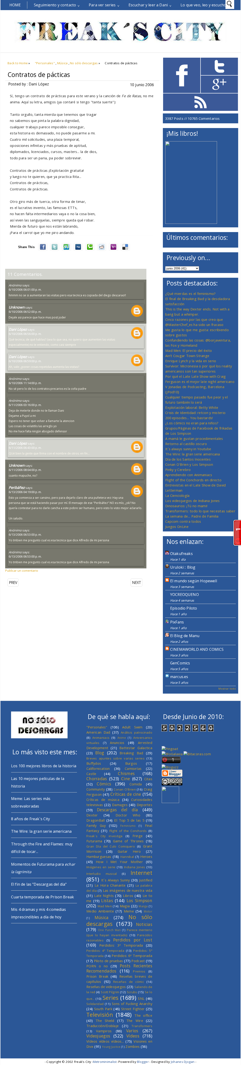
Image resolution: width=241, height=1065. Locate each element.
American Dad (98, 732)
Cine (125, 778)
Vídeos (132, 1036)
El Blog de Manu (184, 635)
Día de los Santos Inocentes (188, 459)
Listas (107, 900)
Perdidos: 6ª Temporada (132, 955)
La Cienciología (177, 495)
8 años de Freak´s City (30, 818)
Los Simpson (139, 900)
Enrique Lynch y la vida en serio (190, 360)
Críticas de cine (125, 794)
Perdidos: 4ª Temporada (105, 950)
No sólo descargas (84, 63)
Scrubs (132, 992)
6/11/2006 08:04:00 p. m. (25, 470)
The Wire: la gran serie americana (192, 454)
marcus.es (179, 676)
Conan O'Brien (125, 789)
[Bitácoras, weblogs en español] (197, 754)
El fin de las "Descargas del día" (39, 884)
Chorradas (96, 778)
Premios (139, 971)
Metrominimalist (105, 1062)
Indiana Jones (134, 867)
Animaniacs (100, 737)
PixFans (177, 622)
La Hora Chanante (110, 885)
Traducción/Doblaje (102, 1025)
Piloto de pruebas (108, 960)
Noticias (144, 924)
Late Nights (104, 895)
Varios (132, 1030)
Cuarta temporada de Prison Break (42, 897)
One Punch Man (109, 930)
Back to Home (18, 63)
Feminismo (128, 826)
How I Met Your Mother (119, 861)
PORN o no (97, 966)
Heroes (146, 856)
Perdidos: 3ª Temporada (121, 945)
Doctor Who (128, 815)
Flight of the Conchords (128, 831)
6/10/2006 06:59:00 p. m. (25, 361)
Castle (91, 773)
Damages (120, 804)
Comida (135, 784)
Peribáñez (17, 487)
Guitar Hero (129, 851)
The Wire (134, 1020)
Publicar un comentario (21, 570)
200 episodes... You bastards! (189, 417)
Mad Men (105, 906)
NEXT (136, 582)
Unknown (16, 307)
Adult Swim (132, 727)
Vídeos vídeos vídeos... (105, 1041)
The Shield (105, 1020)
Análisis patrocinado (136, 732)
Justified (145, 880)
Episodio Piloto (183, 608)
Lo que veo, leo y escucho (203, 5)
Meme (129, 911)
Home (15, 5)
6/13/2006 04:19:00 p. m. (25, 492)
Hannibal (127, 857)
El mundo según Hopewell (193, 580)
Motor (148, 911)
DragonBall (95, 820)
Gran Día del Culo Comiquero (110, 846)
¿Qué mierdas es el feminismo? (190, 293)
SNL (141, 998)
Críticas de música (102, 799)
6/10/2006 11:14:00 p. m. (25, 383)
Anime (121, 737)
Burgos (131, 763)
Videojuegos (98, 1036)
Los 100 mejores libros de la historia (43, 765)
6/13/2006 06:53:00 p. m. (25, 534)
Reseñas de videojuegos (106, 986)
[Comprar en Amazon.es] (191, 222)
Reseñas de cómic (128, 982)
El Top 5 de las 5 (129, 820)
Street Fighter (133, 1008)
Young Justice (111, 1047)
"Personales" (45, 63)
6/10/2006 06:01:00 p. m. (25, 289)
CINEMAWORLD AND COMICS (197, 649)
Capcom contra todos (183, 521)
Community (95, 789)
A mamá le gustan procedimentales (194, 438)
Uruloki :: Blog (182, 567)
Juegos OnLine (177, 526)
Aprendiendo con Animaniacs (188, 474)
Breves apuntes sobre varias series (115, 758)
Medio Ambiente (100, 911)
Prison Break (97, 976)
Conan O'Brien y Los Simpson (189, 464)
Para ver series (102, 5)
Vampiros (104, 1031)
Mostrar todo (227, 688)
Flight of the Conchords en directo (193, 480)
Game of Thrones (128, 841)
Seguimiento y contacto (55, 5)
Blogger (143, 1062)
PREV (13, 582)
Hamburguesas (98, 856)
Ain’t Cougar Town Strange (187, 355)
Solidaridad (95, 1004)
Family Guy (96, 825)
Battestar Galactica (135, 747)
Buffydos (93, 763)
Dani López (18, 329)
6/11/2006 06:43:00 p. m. (25, 448)
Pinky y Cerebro (178, 469)
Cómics (104, 784)
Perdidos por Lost (132, 940)
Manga (143, 906)
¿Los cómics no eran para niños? (191, 423)
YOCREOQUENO (184, 594)
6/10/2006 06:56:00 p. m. (25, 334)
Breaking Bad (131, 753)
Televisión (99, 1014)
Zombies (132, 1046)
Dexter (92, 815)
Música (62, 63)
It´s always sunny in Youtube (188, 448)
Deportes (144, 804)
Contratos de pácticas (39, 74)
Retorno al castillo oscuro (186, 443)
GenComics (180, 663)
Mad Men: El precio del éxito (188, 350)
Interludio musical (101, 874)
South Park (103, 1008)
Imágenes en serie (101, 867)
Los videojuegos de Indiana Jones (192, 500)
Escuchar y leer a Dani (148, 5)
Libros (128, 895)
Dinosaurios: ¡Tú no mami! (186, 505)
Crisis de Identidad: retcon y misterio (195, 412)
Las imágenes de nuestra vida (127, 890)
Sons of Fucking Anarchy (132, 1003)
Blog (99, 753)
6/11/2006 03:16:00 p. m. (25, 405)
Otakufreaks (181, 553)
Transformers (142, 1026)
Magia (125, 906)
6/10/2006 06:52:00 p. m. (25, 311)
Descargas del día (117, 809)
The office (143, 1015)
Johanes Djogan (183, 1062)
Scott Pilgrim (110, 992)
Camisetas (133, 768)
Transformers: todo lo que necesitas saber (200, 511)
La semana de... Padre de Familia (191, 516)
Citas (148, 778)
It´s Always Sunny (115, 880)
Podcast (138, 960)
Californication (98, 768)
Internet (141, 872)
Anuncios (117, 742)
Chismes (126, 773)
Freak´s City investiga (104, 836)
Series (111, 997)
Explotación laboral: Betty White (191, 407)
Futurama (94, 841)
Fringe (138, 835)
